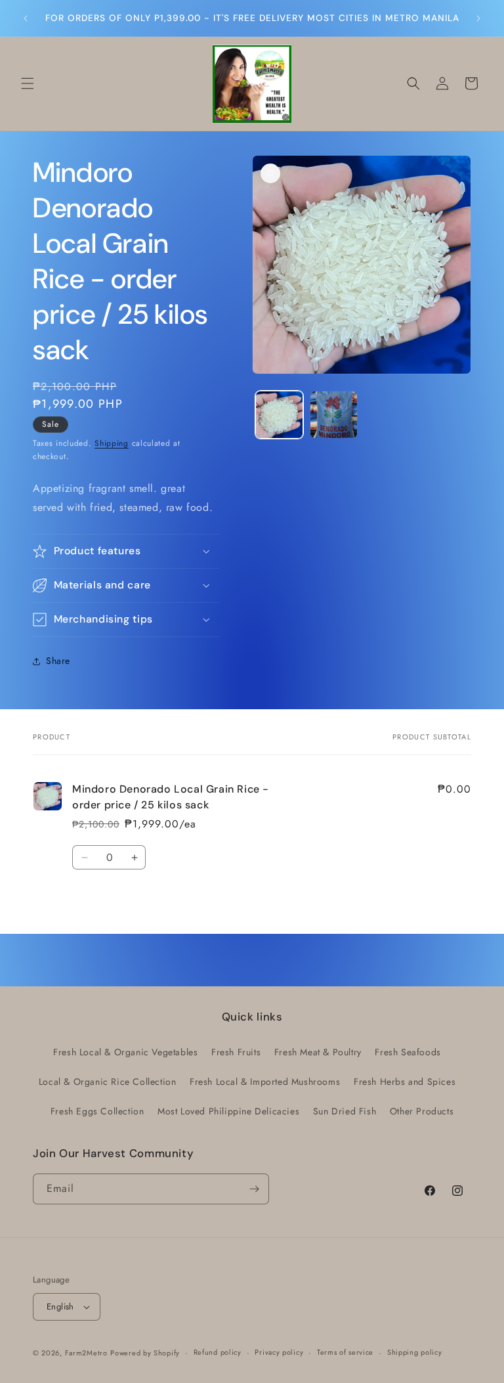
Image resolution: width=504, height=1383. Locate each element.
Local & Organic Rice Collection (108, 1081)
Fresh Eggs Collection (97, 1111)
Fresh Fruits (236, 1052)
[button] (27, 83)
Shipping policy (414, 1352)
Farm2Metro (86, 1353)
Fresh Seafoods (407, 1052)
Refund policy (218, 1352)
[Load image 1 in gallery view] (279, 415)
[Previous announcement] (25, 18)
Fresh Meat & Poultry (318, 1052)
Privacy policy (279, 1352)
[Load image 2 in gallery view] (334, 415)
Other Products (421, 1111)
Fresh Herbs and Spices (404, 1081)
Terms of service (345, 1352)
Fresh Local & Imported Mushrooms (265, 1081)
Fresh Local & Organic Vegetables (125, 1052)
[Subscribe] (254, 1189)
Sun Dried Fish (344, 1111)
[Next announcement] (478, 18)
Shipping (111, 443)
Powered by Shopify (145, 1353)
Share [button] (58, 660)
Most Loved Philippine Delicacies (228, 1111)
